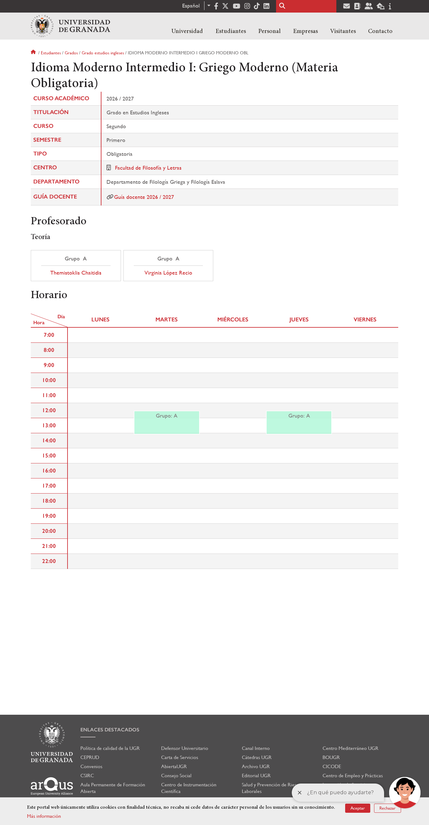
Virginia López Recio (168, 273)
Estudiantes (230, 31)
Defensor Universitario (184, 748)
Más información (44, 816)
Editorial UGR (256, 776)
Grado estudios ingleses (103, 52)
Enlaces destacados (109, 730)
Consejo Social (176, 776)
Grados (71, 52)
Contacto (380, 31)
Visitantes (343, 31)
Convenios (91, 766)
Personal (269, 31)
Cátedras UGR (257, 757)
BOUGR (331, 757)
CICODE (332, 766)
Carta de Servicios (179, 757)
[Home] (70, 26)
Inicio (34, 53)
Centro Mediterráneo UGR (350, 748)
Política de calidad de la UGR (110, 748)
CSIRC (87, 776)
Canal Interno (256, 748)
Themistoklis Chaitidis (75, 273)
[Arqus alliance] (52, 786)
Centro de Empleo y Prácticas (353, 776)
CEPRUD (89, 757)
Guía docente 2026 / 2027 (144, 197)
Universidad (187, 31)
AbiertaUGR (174, 766)
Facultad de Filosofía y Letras (148, 167)
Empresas (305, 31)
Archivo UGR (256, 766)
